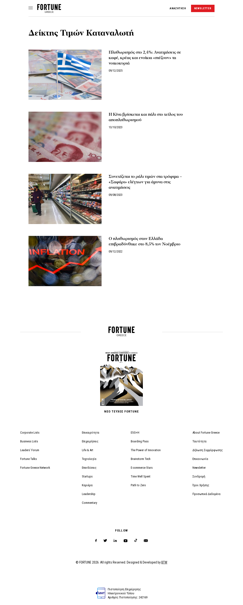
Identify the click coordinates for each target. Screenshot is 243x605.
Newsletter (199, 467)
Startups (87, 476)
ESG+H (135, 432)
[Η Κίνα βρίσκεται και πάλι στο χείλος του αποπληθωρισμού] (65, 137)
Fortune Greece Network (35, 467)
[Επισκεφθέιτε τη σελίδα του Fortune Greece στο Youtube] (125, 542)
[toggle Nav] (30, 8)
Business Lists (29, 441)
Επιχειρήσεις (90, 441)
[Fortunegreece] (49, 11)
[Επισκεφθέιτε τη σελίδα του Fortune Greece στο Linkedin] (115, 541)
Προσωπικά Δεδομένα (206, 494)
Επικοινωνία (200, 459)
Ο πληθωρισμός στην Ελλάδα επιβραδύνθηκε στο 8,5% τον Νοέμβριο (144, 241)
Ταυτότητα (199, 441)
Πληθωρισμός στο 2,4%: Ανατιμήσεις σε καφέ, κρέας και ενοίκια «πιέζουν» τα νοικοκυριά (145, 58)
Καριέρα (87, 485)
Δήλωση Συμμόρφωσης (207, 450)
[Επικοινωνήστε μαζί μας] (146, 541)
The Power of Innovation (146, 450)
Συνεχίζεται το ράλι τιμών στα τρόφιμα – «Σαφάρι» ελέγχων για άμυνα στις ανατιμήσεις (145, 182)
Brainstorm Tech (140, 459)
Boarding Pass (140, 441)
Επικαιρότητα (90, 432)
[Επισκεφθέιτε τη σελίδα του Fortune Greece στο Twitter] (105, 541)
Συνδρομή (198, 476)
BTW (164, 562)
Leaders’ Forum (29, 450)
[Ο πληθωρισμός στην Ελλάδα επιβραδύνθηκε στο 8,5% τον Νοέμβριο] (65, 261)
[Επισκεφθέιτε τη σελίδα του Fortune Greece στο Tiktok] (135, 541)
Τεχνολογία (89, 459)
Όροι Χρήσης (200, 485)
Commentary (89, 502)
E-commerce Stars (142, 467)
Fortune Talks (28, 459)
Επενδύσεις (89, 467)
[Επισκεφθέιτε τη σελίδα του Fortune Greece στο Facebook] (96, 541)
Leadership (88, 494)
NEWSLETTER (202, 8)
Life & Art (87, 450)
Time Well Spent (140, 476)
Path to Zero (138, 485)
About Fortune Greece (206, 432)
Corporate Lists (29, 432)
